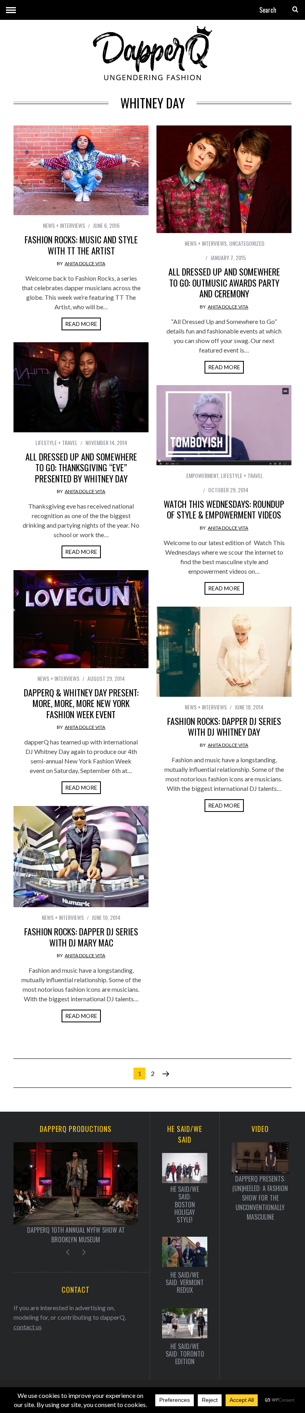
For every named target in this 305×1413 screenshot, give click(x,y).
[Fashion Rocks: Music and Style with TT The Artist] (81, 170)
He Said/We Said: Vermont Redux (185, 1282)
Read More (81, 323)
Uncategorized (246, 243)
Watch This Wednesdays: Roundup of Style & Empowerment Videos (224, 509)
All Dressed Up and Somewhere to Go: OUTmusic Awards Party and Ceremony (224, 282)
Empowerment (202, 475)
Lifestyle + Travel (56, 442)
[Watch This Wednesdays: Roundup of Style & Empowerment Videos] (223, 425)
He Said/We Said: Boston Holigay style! (184, 1205)
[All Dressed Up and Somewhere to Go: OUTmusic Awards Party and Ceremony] (223, 179)
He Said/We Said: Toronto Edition (185, 1354)
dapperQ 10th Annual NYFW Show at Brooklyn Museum (76, 1234)
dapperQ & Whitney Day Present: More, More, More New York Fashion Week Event (81, 703)
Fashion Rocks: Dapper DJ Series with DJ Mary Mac (81, 937)
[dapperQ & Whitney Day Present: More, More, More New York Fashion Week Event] (81, 619)
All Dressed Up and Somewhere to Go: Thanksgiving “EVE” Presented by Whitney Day (81, 467)
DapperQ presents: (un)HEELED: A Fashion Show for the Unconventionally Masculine (260, 1198)
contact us (28, 1326)
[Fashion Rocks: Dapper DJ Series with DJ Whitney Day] (223, 652)
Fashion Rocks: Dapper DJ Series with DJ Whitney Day (224, 726)
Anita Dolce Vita (85, 263)
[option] (76, 1193)
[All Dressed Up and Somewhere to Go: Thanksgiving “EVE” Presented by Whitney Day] (81, 387)
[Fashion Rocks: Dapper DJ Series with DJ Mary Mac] (81, 856)
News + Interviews (64, 225)
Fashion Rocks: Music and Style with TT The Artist (81, 245)
